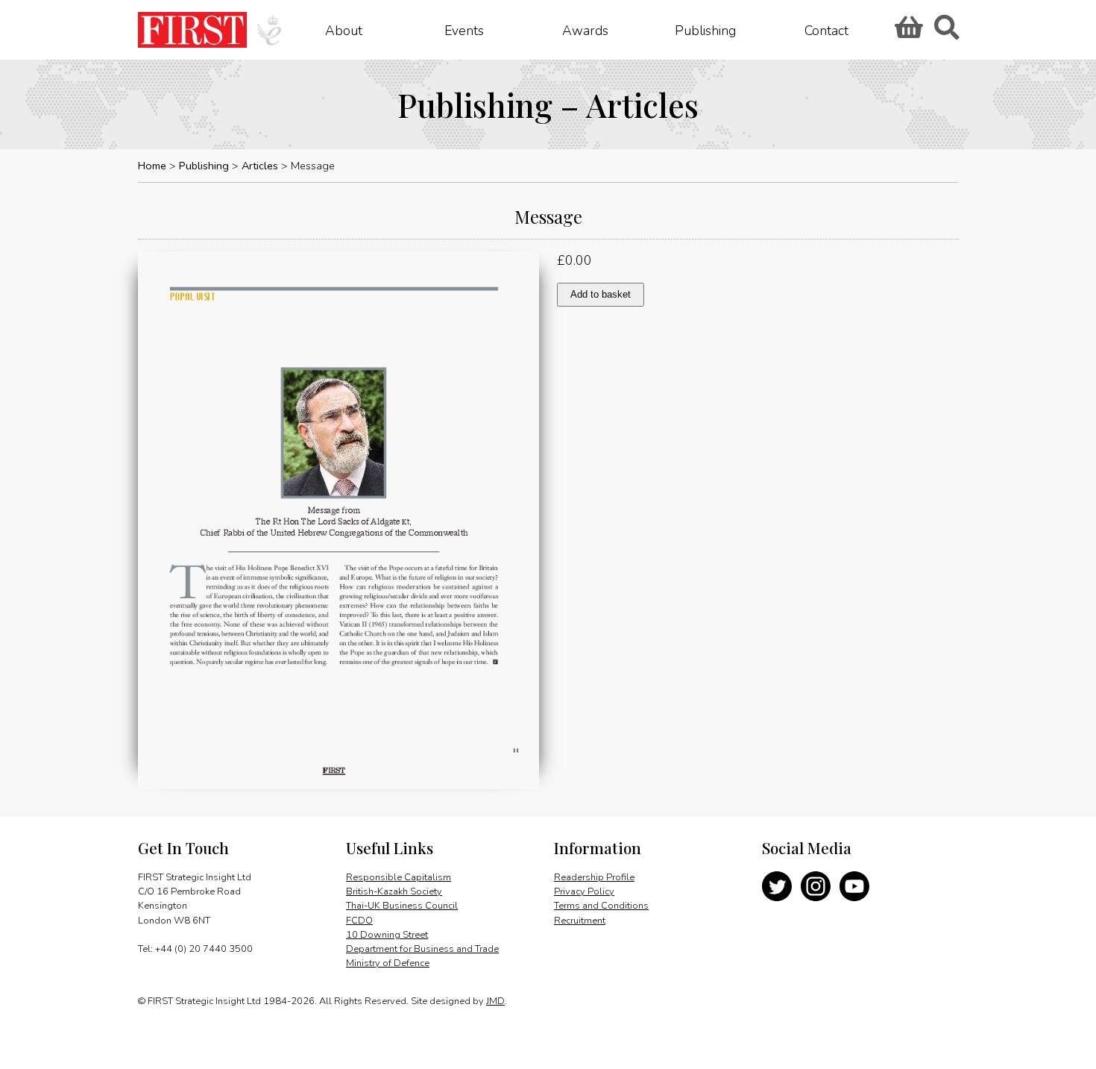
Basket (907, 32)
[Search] (946, 32)
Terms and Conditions (601, 905)
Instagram (816, 886)
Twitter (777, 886)
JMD (495, 1001)
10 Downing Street (387, 934)
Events (464, 30)
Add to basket (600, 294)
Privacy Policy (584, 891)
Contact (826, 30)
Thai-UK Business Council (402, 905)
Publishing (705, 30)
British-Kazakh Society (394, 891)
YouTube (854, 886)
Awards (585, 30)
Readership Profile (594, 877)
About (343, 30)
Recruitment (579, 920)
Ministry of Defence (387, 963)
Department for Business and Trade (422, 949)
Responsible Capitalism (398, 877)
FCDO (359, 920)
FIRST (192, 30)
